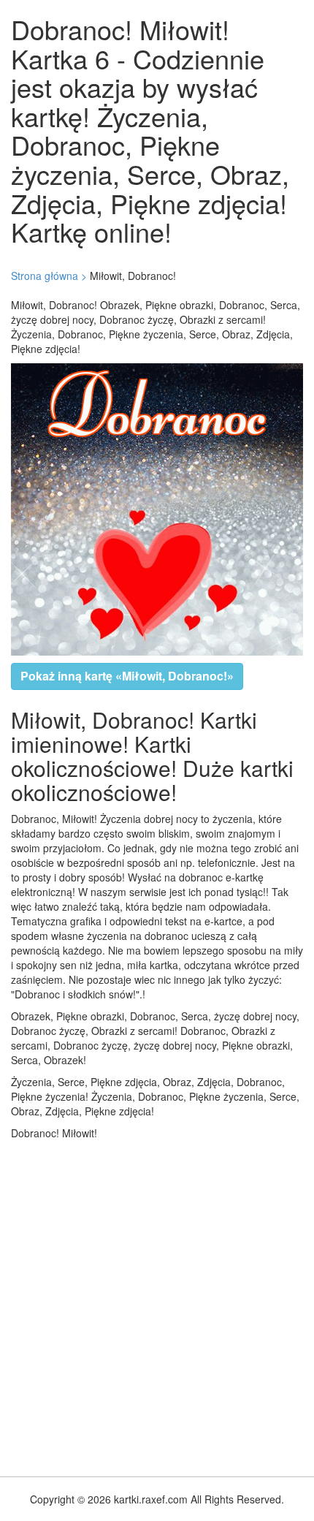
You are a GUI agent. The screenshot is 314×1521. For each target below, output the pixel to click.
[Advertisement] (157, 1305)
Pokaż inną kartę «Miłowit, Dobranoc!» (127, 675)
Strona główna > (49, 275)
